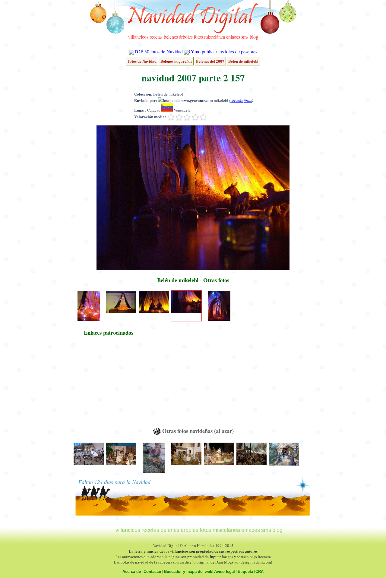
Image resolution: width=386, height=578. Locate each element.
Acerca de (131, 571)
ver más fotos (241, 100)
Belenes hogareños (176, 61)
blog (254, 36)
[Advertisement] (108, 384)
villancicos (138, 36)
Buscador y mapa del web (188, 571)
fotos (198, 36)
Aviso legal (224, 571)
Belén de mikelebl (243, 61)
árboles (186, 36)
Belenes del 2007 (210, 61)
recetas (156, 36)
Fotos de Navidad (142, 61)
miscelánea (214, 36)
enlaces (233, 36)
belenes (171, 36)
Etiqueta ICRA (251, 571)
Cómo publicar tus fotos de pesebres (223, 51)
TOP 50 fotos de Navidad (158, 51)
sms (244, 36)
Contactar (152, 571)
